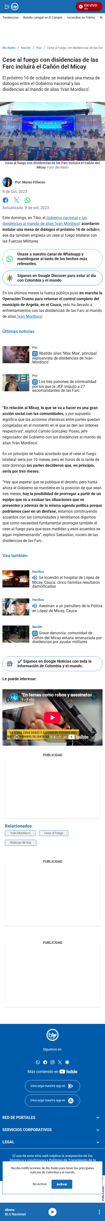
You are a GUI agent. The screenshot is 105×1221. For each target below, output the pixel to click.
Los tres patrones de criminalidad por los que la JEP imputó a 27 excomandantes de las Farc (64, 386)
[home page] (52, 1035)
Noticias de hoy (20, 842)
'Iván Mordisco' (20, 833)
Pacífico (38, 571)
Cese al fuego (53, 833)
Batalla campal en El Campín (42, 18)
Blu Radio (8, 48)
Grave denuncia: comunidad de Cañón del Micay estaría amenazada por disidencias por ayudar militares (67, 637)
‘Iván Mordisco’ (29, 316)
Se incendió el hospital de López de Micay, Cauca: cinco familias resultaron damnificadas (66, 582)
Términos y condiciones (27, 1160)
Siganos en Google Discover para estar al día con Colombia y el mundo (56, 278)
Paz (39, 48)
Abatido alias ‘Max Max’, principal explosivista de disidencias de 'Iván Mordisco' (64, 358)
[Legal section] (98, 1142)
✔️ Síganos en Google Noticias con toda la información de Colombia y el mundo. (54, 663)
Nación (26, 48)
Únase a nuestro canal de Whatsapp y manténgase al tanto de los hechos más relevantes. (52, 259)
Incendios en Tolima (81, 18)
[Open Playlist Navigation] (99, 1212)
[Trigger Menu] (6, 7)
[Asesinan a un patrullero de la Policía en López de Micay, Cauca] (15, 607)
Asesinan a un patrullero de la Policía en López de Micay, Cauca (67, 608)
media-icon (52, 1212)
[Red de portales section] (98, 1117)
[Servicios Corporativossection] (98, 1130)
